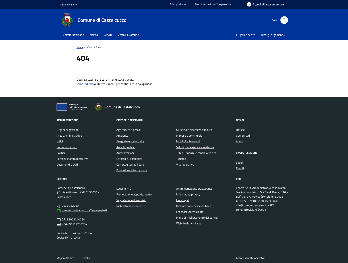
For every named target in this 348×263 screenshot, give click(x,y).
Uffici (60, 141)
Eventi (240, 168)
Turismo (181, 158)
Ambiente (122, 135)
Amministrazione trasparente (194, 188)
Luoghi (240, 162)
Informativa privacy (188, 194)
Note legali (182, 200)
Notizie (240, 130)
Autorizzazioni (125, 153)
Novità (94, 35)
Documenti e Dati (67, 164)
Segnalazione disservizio (131, 200)
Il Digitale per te (245, 35)
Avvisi (239, 141)
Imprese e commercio (189, 135)
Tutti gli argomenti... (273, 35)
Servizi (108, 35)
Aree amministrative (69, 135)
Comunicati (243, 135)
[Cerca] (284, 20)
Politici (61, 153)
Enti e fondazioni (67, 147)
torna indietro (85, 84)
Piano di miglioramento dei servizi (197, 217)
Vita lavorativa (185, 164)
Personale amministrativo (72, 158)
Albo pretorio (178, 4)
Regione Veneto (68, 4)
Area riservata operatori (251, 258)
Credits (85, 258)
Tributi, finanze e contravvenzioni (196, 153)
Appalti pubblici (125, 147)
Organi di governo (67, 130)
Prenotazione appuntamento (134, 194)
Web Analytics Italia (188, 223)
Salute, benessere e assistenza (195, 147)
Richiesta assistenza (128, 206)
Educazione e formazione (131, 170)
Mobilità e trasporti (188, 141)
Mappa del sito (65, 258)
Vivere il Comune (128, 35)
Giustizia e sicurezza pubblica (194, 130)
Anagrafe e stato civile (130, 141)
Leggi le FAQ (124, 188)
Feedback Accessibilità (190, 212)
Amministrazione (73, 35)
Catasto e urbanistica (129, 158)
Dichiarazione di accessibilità (193, 206)
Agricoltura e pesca (128, 130)
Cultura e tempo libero (130, 164)
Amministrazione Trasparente (212, 4)
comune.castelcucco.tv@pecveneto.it (84, 210)
